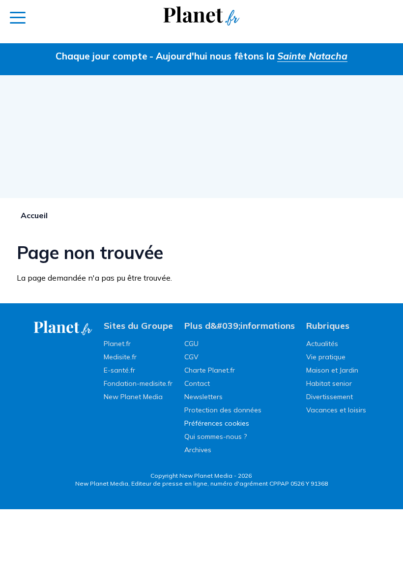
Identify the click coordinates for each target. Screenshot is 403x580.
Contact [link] (197, 383)
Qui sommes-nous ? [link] (215, 436)
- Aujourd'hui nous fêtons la (248, 56)
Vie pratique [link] (325, 356)
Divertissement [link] (329, 396)
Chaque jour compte (101, 56)
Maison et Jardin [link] (332, 370)
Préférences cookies (216, 423)
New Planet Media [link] (133, 396)
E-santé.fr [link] (119, 370)
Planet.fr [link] (117, 343)
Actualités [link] (322, 343)
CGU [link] (191, 343)
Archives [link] (197, 449)
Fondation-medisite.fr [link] (138, 383)
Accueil (34, 215)
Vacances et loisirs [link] (336, 410)
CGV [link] (191, 356)
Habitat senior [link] (329, 383)
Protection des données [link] (222, 410)
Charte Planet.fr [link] (209, 370)
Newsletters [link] (203, 396)
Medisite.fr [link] (120, 356)
